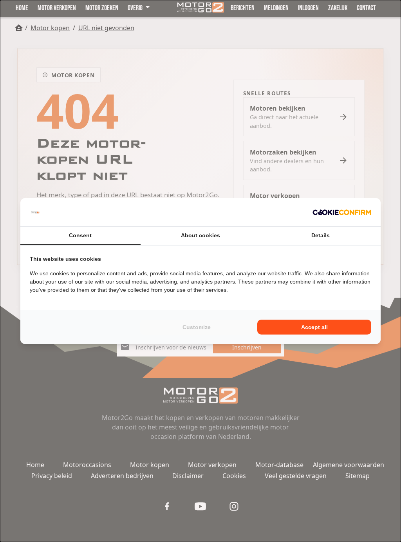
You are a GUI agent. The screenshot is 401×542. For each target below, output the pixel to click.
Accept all (314, 327)
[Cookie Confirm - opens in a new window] (341, 212)
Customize (196, 327)
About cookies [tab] (200, 235)
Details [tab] (320, 235)
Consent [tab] (80, 235)
